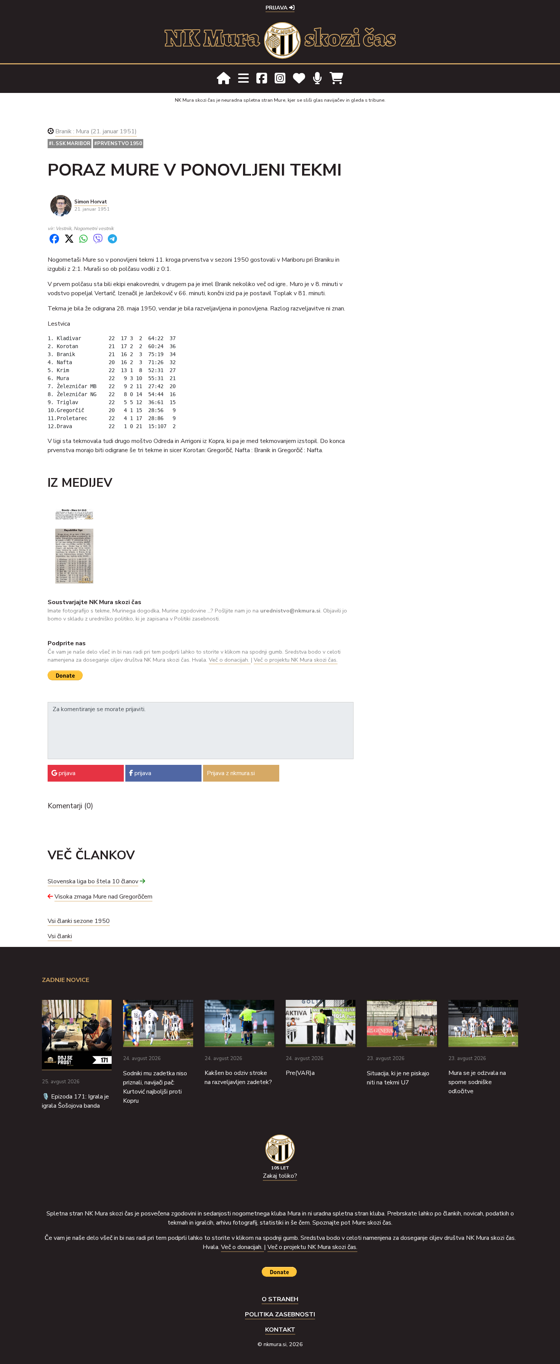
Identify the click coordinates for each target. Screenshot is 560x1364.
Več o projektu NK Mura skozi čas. (296, 660)
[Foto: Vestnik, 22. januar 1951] (74, 514)
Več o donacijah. (230, 660)
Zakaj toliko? (280, 1176)
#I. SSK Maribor (69, 143)
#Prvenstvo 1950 (118, 143)
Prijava (277, 7)
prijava (66, 773)
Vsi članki (60, 936)
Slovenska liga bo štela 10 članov (93, 881)
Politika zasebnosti (280, 1314)
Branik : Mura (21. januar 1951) (96, 131)
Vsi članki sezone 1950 (79, 921)
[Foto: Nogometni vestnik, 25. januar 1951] (74, 556)
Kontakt (280, 1330)
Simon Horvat (90, 201)
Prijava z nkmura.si (231, 773)
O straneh (280, 1299)
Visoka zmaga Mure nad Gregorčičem (103, 896)
